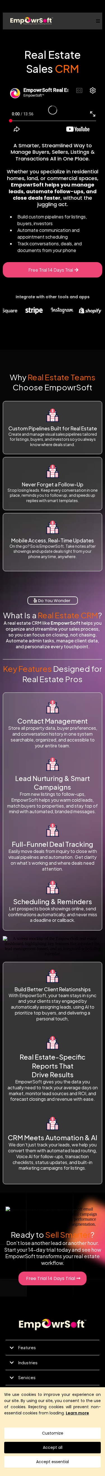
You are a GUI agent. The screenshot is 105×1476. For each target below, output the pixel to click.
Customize (52, 1433)
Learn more (77, 1413)
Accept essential (52, 1462)
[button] (97, 21)
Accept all (52, 1447)
